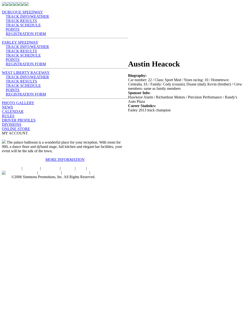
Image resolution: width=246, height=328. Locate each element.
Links (80, 168)
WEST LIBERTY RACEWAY (26, 73)
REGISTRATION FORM (26, 34)
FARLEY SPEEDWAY (20, 42)
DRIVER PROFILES (19, 120)
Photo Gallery (49, 172)
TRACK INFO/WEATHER (27, 16)
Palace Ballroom (23, 172)
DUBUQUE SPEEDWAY (22, 12)
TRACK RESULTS (21, 21)
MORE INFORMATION (65, 160)
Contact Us (50, 168)
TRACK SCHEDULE (23, 25)
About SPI (31, 168)
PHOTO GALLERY (18, 103)
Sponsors (95, 168)
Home (16, 168)
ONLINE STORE (16, 129)
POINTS (12, 29)
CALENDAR (13, 111)
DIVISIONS (11, 124)
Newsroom (99, 172)
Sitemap (68, 168)
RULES (8, 116)
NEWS (7, 107)
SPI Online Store (75, 172)
